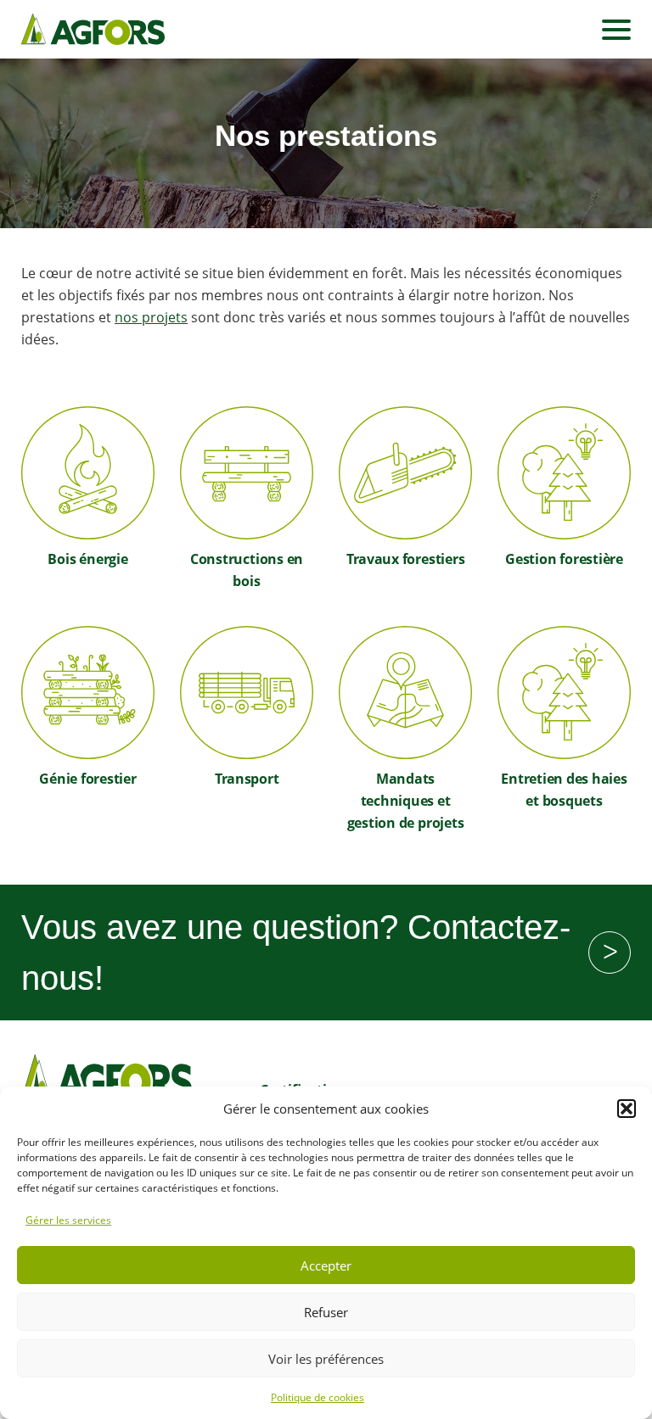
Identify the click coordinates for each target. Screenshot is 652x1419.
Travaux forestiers (405, 559)
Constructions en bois (246, 570)
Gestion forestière (564, 559)
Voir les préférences (326, 1358)
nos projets (151, 317)
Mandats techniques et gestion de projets (405, 800)
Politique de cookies (317, 1397)
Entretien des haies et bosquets (564, 789)
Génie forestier (87, 778)
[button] (626, 1108)
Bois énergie (87, 559)
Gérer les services (68, 1220)
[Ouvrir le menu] (616, 29)
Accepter (326, 1265)
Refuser (326, 1312)
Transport (247, 778)
